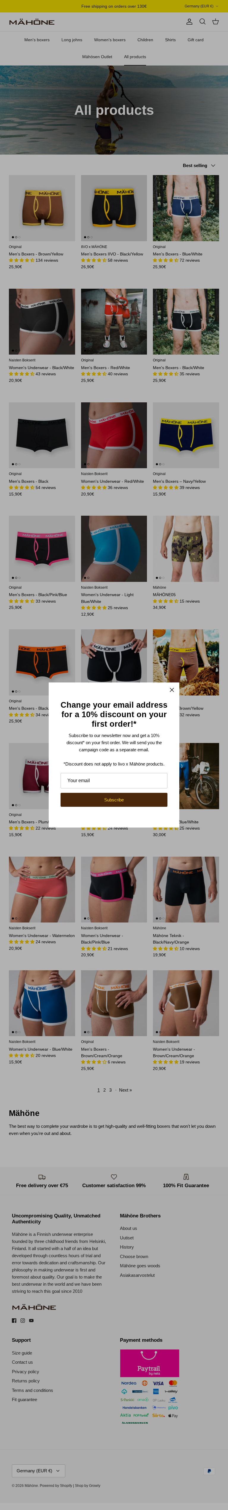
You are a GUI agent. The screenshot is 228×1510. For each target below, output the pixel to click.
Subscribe (114, 799)
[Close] (171, 689)
